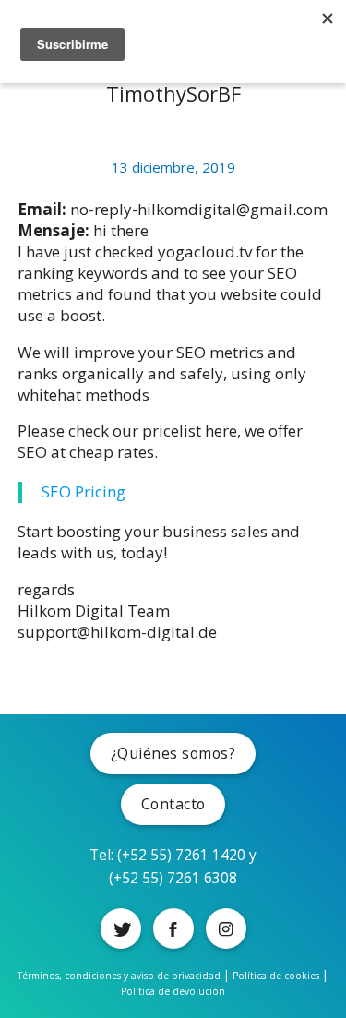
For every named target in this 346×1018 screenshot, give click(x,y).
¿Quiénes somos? (173, 753)
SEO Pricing (83, 491)
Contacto (173, 804)
